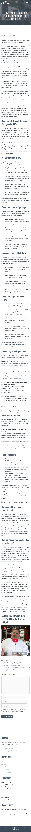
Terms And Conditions (7, 772)
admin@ (7, 751)
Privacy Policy (5, 769)
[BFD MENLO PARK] (5, 2)
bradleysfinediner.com (15, 751)
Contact (3, 767)
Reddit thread (13, 568)
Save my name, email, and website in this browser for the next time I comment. (14, 710)
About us (3, 764)
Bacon (3, 761)
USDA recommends (9, 547)
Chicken (6, 660)
